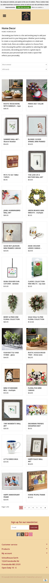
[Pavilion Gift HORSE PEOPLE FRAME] (36, 481)
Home (4, 32)
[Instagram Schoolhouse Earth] (30, 534)
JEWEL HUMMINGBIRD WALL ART (12, 211)
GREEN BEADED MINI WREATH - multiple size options (36, 211)
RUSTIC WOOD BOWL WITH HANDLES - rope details (12, 105)
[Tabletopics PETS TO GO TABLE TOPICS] (12, 161)
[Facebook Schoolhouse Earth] (18, 534)
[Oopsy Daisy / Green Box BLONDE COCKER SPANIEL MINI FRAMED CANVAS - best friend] (36, 126)
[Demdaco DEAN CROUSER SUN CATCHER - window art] (12, 268)
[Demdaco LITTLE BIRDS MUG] (12, 446)
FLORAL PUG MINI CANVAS (34, 389)
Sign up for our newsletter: (24, 522)
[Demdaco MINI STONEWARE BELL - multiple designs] (12, 375)
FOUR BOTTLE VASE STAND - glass (11, 353)
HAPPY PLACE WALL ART (35, 460)
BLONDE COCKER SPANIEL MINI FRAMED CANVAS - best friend (36, 140)
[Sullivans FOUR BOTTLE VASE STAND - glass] (12, 339)
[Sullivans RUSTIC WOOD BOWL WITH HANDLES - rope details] (12, 90)
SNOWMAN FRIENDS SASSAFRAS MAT (36, 424)
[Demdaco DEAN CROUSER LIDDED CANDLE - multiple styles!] (36, 232)
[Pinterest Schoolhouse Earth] (26, 534)
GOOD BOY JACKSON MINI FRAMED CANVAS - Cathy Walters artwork (12, 247)
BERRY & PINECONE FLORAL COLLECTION (12, 318)
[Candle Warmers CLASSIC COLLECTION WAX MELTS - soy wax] (36, 268)
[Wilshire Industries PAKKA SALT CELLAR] (36, 90)
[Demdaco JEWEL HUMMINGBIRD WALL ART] (12, 197)
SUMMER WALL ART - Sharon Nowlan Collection (12, 140)
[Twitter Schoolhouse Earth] (22, 534)
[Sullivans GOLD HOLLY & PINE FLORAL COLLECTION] (36, 303)
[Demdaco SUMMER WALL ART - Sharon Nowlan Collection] (12, 126)
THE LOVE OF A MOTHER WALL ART (35, 176)
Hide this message (23, 7)
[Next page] (45, 507)
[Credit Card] (45, 580)
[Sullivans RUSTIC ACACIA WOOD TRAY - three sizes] (36, 339)
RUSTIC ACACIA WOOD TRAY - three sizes (36, 353)
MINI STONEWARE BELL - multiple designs (11, 389)
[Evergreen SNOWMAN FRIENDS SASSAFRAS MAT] (36, 410)
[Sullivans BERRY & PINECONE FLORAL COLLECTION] (12, 303)
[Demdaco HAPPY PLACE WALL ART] (36, 446)
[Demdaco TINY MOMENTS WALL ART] (12, 410)
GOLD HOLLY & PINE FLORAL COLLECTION (36, 318)
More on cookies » (38, 7)
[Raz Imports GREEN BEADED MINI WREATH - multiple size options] (36, 197)
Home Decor (11, 32)
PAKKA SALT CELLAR (35, 104)
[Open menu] (4, 15)
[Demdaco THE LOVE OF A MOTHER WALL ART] (36, 161)
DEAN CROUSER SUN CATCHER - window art (11, 282)
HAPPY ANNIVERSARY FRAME (12, 496)
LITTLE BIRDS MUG (11, 459)
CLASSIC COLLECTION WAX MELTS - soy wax (36, 282)
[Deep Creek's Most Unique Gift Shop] (29, 16)
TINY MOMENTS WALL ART (12, 424)
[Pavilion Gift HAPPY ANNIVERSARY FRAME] (12, 481)
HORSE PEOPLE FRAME (36, 495)
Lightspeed (38, 577)
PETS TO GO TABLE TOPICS (11, 176)
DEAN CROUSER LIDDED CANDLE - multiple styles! (34, 247)
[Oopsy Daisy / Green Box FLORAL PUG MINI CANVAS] (36, 375)
